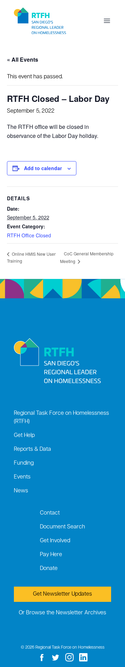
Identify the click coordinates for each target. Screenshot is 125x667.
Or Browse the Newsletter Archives (62, 613)
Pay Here (51, 555)
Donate (49, 568)
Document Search (62, 527)
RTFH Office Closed (29, 235)
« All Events (22, 59)
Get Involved (55, 541)
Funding (24, 463)
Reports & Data (32, 449)
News (21, 491)
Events (22, 477)
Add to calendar (43, 168)
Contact (50, 513)
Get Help (24, 435)
